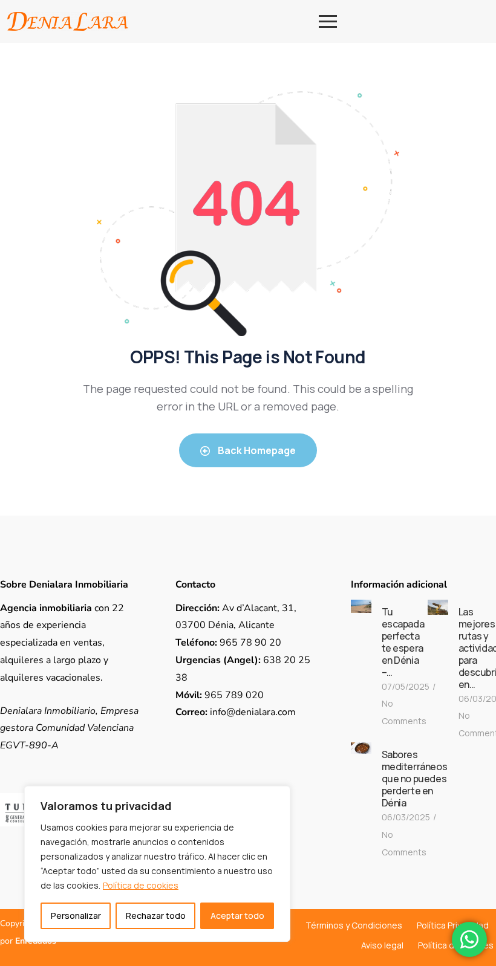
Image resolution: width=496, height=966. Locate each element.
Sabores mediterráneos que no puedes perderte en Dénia (415, 778)
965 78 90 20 (228, 642)
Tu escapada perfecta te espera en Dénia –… (403, 642)
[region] (157, 864)
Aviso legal (382, 945)
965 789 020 (219, 695)
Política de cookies (140, 885)
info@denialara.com (235, 712)
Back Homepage (256, 450)
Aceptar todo (237, 915)
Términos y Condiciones (353, 925)
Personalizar (76, 915)
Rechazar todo (156, 915)
